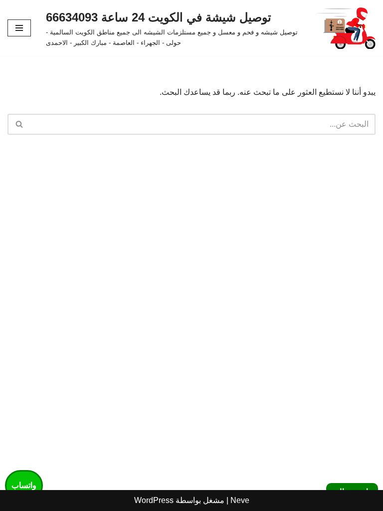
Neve (239, 500)
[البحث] (18, 124)
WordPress (154, 500)
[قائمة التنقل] (19, 27)
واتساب (23, 485)
